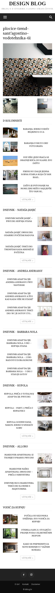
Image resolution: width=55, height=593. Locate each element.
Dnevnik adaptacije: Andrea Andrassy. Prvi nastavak (19, 282)
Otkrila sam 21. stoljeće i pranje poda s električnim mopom (36, 533)
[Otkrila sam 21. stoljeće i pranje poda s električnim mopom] (10, 533)
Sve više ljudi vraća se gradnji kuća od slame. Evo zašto (36, 160)
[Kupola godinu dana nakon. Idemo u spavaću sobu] (44, 426)
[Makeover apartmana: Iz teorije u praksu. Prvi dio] (44, 458)
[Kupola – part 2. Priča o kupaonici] (44, 411)
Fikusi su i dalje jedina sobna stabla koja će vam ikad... (36, 174)
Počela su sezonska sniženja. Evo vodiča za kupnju (36, 518)
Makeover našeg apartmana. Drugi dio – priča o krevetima (19, 472)
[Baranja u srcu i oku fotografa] (10, 147)
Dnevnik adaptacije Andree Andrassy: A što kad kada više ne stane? (19, 296)
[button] (5, 17)
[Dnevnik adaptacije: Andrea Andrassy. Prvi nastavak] (44, 283)
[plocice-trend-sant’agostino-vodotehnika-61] (27, 95)
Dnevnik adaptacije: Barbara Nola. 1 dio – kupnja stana (19, 343)
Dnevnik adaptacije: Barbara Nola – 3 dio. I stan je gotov (19, 371)
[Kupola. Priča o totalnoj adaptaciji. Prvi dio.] (44, 397)
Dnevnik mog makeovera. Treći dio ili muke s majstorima (19, 486)
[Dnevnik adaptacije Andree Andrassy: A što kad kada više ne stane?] (44, 297)
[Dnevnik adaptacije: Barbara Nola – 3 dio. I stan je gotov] (44, 372)
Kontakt (25, 584)
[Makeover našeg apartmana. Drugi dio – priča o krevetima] (44, 472)
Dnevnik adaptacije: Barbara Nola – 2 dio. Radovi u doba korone (19, 357)
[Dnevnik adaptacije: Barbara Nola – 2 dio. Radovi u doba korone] (44, 358)
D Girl (17, 584)
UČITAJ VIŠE (26, 199)
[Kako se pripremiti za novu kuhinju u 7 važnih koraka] (10, 547)
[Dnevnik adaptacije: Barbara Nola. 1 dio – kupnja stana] (44, 344)
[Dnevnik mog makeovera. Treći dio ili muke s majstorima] (44, 487)
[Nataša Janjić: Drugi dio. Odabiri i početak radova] (44, 236)
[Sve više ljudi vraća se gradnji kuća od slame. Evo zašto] (10, 161)
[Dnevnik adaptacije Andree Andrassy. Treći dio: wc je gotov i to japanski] (44, 311)
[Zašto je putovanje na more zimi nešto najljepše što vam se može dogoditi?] (10, 189)
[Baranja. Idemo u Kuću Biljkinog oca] (10, 133)
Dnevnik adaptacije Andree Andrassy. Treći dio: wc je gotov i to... (19, 310)
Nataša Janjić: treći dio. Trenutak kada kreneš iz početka (19, 249)
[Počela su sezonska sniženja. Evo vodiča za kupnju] (10, 519)
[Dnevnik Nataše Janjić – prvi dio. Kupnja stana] (44, 222)
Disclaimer (35, 584)
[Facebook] (24, 575)
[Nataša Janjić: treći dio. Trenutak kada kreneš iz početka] (44, 250)
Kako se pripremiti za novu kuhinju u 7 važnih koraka (36, 547)
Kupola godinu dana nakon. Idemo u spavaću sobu (19, 425)
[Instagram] (31, 575)
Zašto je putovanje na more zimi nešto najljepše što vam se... (36, 188)
